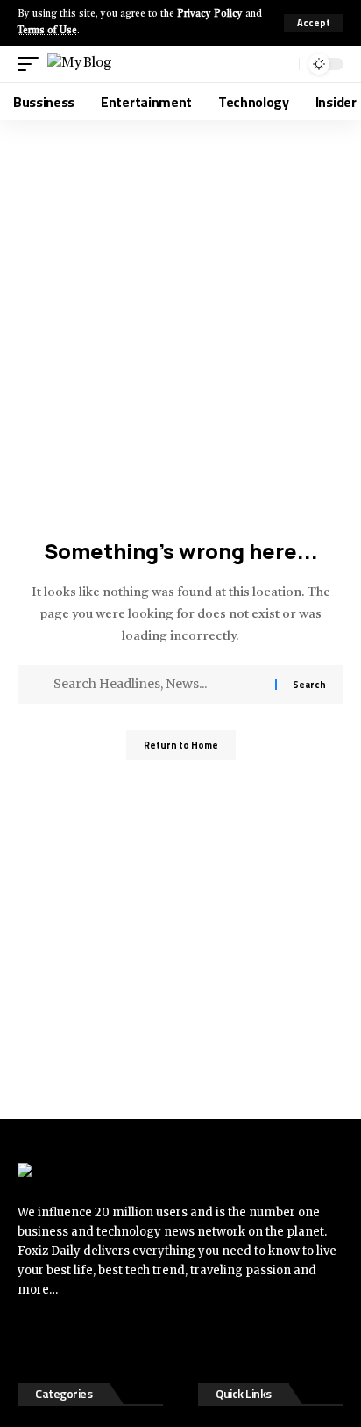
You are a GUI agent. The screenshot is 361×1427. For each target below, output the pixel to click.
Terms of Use (47, 31)
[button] (313, 23)
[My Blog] (79, 64)
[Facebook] (31, 1337)
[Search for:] (157, 684)
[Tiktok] (136, 1337)
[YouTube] (101, 1337)
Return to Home (181, 745)
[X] (66, 1337)
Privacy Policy (210, 14)
